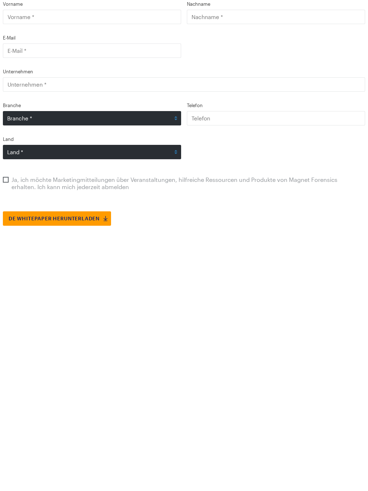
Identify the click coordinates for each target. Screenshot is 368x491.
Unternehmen (18, 71)
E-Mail (9, 38)
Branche (12, 105)
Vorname (13, 4)
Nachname (198, 4)
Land (8, 139)
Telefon (195, 105)
